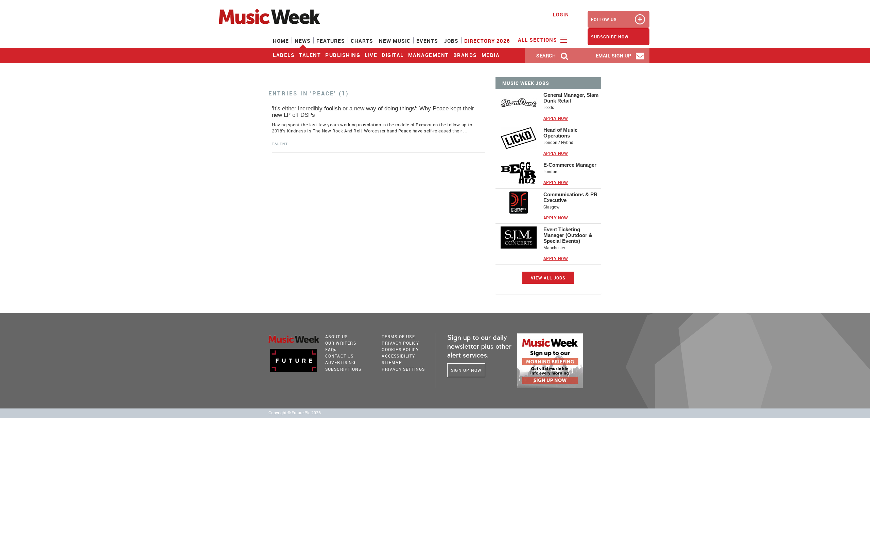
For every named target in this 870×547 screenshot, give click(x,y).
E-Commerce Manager (569, 165)
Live (371, 55)
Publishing (342, 55)
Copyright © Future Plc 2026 (294, 412)
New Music (395, 40)
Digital (393, 55)
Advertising (340, 362)
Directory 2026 (487, 40)
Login (561, 14)
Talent (310, 55)
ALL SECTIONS (538, 39)
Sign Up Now (466, 370)
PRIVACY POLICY (400, 343)
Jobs (451, 40)
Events (427, 40)
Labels (284, 55)
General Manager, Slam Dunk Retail (570, 98)
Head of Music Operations (560, 133)
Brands (465, 55)
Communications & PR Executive (570, 197)
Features (330, 40)
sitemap (392, 362)
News (303, 40)
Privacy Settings (403, 369)
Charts (362, 40)
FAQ (331, 349)
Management (428, 55)
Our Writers (340, 343)
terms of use (398, 336)
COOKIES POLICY (400, 349)
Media (491, 55)
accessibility (398, 356)
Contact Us (339, 356)
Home (281, 40)
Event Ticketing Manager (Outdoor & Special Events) (567, 235)
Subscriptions (343, 369)
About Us (336, 336)
